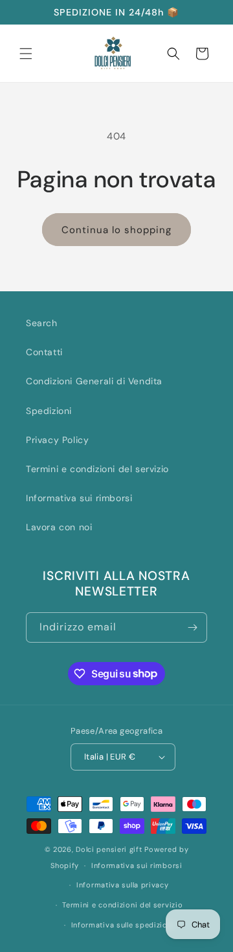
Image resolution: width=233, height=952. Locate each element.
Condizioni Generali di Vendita (94, 381)
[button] (26, 53)
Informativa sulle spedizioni (123, 924)
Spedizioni (49, 411)
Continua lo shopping (116, 229)
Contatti (44, 352)
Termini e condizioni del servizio (97, 469)
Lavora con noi (59, 527)
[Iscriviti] (192, 627)
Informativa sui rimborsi (79, 498)
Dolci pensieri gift (109, 849)
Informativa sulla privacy (122, 884)
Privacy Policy (57, 440)
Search (42, 323)
